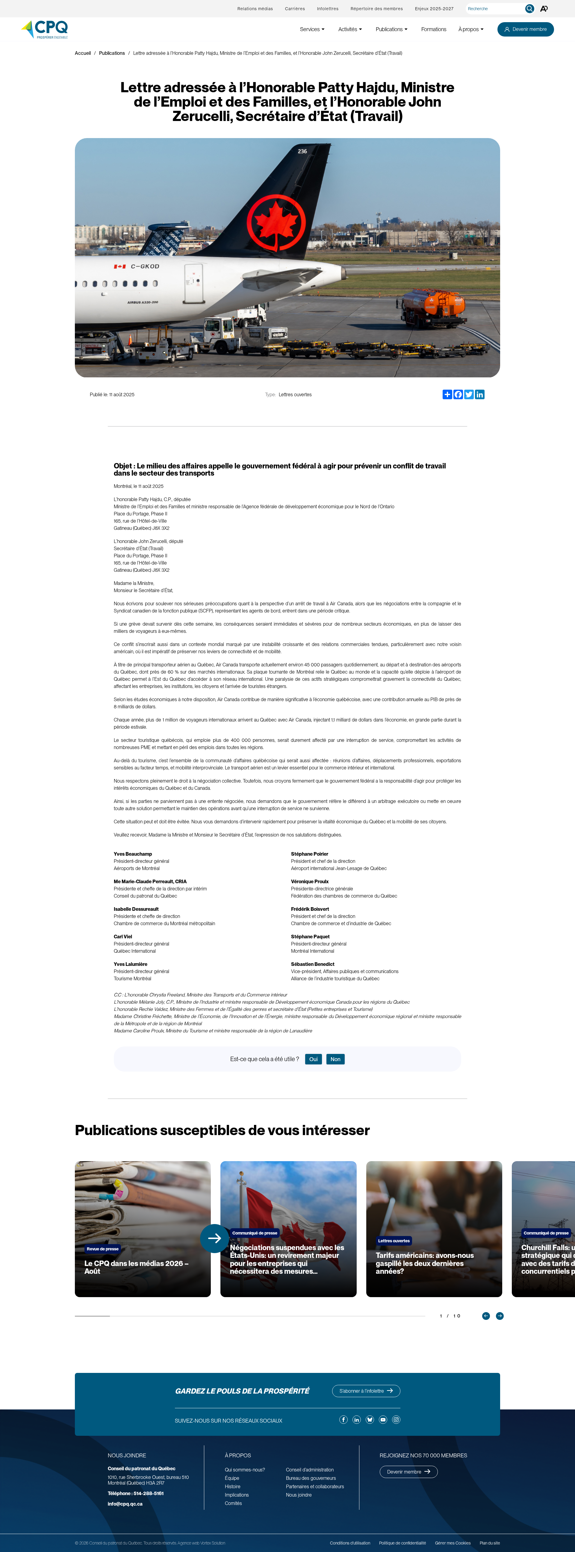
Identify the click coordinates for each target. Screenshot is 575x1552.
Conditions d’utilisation (350, 1543)
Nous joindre (299, 1495)
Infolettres (328, 8)
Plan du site (490, 1543)
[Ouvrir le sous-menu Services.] (323, 29)
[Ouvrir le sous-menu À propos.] (482, 29)
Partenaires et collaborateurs (315, 1486)
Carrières (295, 8)
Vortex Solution (212, 1543)
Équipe (232, 1478)
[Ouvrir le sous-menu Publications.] (406, 29)
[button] (214, 1238)
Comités (233, 1503)
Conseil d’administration (310, 1470)
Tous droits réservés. (160, 1543)
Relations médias (255, 8)
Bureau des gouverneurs (311, 1478)
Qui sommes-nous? (245, 1470)
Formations (434, 29)
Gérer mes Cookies (453, 1543)
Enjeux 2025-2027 (434, 8)
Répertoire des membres (377, 8)
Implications (237, 1495)
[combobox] (501, 8)
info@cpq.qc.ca (125, 1504)
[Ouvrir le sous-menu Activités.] (360, 29)
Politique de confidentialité (402, 1543)
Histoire (232, 1486)
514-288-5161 (136, 1493)
